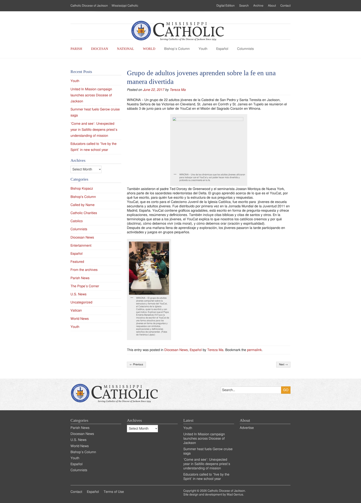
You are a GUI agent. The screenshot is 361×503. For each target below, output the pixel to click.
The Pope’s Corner (85, 286)
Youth (203, 49)
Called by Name (83, 205)
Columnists (245, 49)
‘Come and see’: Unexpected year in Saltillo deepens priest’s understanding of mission (94, 130)
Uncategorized (81, 302)
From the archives (84, 270)
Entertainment (81, 245)
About (272, 5)
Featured (77, 262)
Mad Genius (235, 494)
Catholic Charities (84, 213)
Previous (136, 364)
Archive (258, 5)
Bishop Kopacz (82, 188)
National (125, 49)
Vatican (76, 310)
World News (80, 319)
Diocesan (99, 49)
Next (283, 364)
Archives (134, 420)
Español (222, 49)
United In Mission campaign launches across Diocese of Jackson (91, 95)
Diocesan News (176, 350)
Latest (188, 420)
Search (244, 5)
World (149, 49)
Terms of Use (114, 492)
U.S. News (78, 294)
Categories (79, 420)
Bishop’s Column (177, 49)
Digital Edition (225, 5)
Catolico (77, 221)
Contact (285, 5)
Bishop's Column (83, 197)
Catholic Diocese (89, 5)
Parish (76, 49)
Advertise (247, 428)
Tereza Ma (178, 90)
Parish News (80, 278)
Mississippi (125, 5)
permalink (254, 350)
